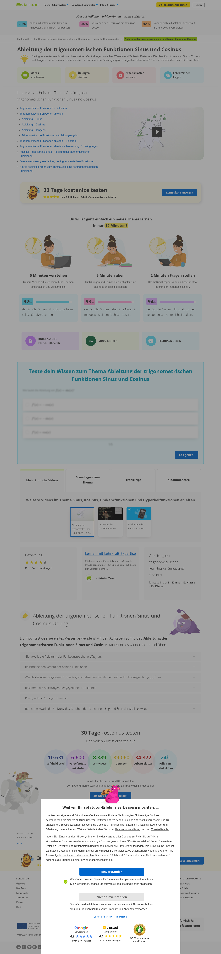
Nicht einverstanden (112, 897)
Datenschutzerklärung (127, 829)
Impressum (121, 916)
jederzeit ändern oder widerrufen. (75, 855)
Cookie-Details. (160, 829)
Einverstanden (111, 872)
